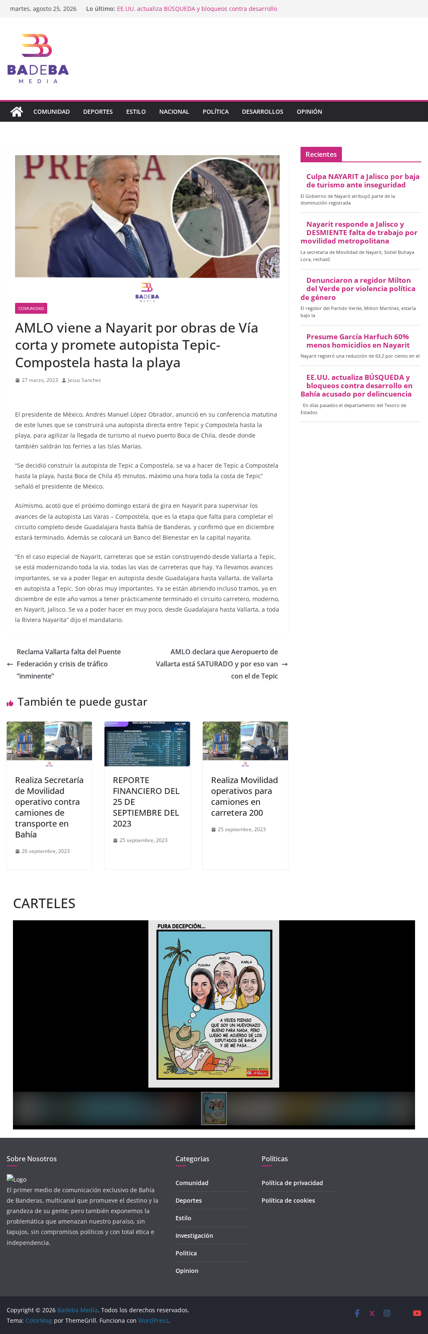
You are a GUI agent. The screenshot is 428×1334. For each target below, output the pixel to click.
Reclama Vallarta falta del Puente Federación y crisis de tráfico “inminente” (69, 664)
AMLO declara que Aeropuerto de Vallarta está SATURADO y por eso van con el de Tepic (217, 664)
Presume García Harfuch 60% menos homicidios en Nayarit (200, 7)
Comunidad (51, 111)
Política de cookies (288, 1200)
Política (216, 111)
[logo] (16, 1179)
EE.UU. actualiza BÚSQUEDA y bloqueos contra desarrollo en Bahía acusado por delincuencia (357, 385)
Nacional (174, 111)
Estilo (136, 111)
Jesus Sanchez (84, 380)
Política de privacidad (292, 1183)
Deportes (98, 111)
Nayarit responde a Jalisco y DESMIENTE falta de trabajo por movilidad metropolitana (359, 232)
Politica (186, 1253)
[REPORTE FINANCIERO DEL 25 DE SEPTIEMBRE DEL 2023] (147, 727)
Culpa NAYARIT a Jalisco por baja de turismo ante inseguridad (363, 180)
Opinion (187, 1271)
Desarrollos (262, 111)
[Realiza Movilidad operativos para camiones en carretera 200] (245, 727)
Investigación (194, 1235)
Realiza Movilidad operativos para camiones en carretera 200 (244, 796)
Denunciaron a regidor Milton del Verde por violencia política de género (358, 288)
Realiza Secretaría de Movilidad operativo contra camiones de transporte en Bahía (49, 807)
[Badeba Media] (17, 112)
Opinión (309, 111)
